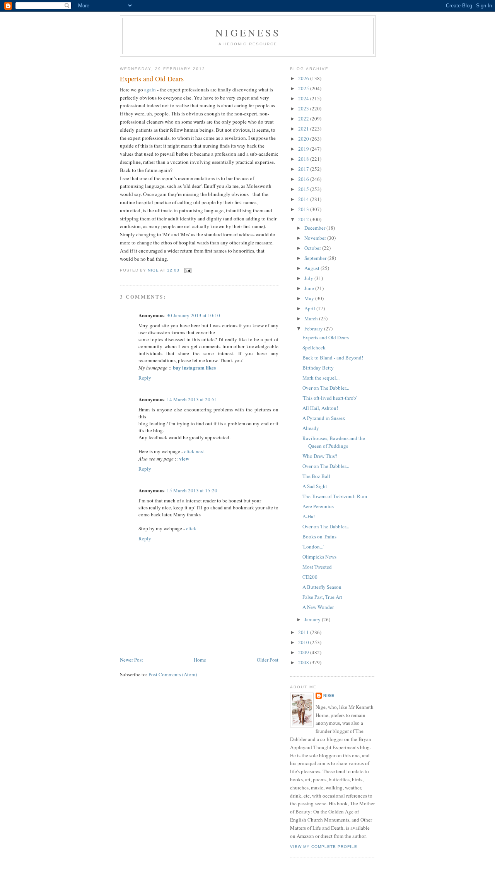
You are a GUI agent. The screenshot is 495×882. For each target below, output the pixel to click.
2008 (304, 662)
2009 (304, 652)
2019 (304, 148)
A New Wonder (318, 606)
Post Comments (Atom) (172, 674)
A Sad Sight (314, 486)
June (309, 288)
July (309, 278)
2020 (304, 138)
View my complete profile (323, 846)
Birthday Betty (318, 367)
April (310, 308)
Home (200, 659)
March (311, 318)
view (184, 458)
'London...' (313, 546)
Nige (329, 695)
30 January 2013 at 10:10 (193, 315)
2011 (304, 632)
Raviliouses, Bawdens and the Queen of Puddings (333, 442)
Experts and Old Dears (325, 337)
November (315, 237)
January (313, 619)
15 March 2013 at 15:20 (192, 490)
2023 (304, 108)
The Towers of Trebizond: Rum (334, 496)
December (315, 227)
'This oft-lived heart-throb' (329, 397)
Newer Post (131, 659)
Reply (144, 377)
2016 (304, 178)
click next (194, 451)
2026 (304, 78)
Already (310, 428)
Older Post (267, 659)
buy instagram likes (194, 367)
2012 (304, 219)
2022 (304, 118)
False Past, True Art (322, 596)
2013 (304, 209)
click (191, 528)
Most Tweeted (317, 566)
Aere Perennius (318, 506)
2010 (304, 642)
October (313, 247)
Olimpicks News (319, 556)
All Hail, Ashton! (320, 407)
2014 (304, 199)
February (314, 328)
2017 (304, 168)
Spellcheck (314, 347)
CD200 (309, 576)
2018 (304, 158)
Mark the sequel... (321, 377)
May (309, 298)
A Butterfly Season (321, 586)
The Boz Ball (316, 476)
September (316, 257)
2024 (304, 98)
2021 (304, 128)
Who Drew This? (319, 455)
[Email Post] (188, 270)
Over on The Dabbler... (325, 387)
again (150, 89)
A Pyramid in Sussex (323, 417)
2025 (304, 88)
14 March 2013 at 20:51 (192, 399)
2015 (304, 189)
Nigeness (247, 32)
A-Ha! (308, 516)
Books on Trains (319, 536)
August (312, 268)
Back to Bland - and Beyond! (332, 357)
